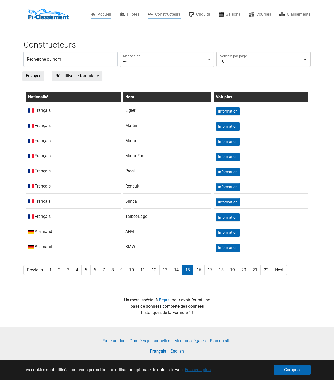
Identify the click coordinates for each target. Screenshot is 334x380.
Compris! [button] (292, 369)
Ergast (165, 299)
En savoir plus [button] (198, 369)
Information (227, 111)
